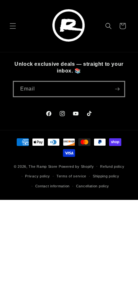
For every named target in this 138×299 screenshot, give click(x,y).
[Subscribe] (117, 89)
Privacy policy (37, 176)
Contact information (52, 186)
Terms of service (71, 176)
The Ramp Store (43, 166)
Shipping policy (106, 176)
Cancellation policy (92, 186)
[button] (13, 26)
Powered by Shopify (76, 166)
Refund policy (112, 166)
